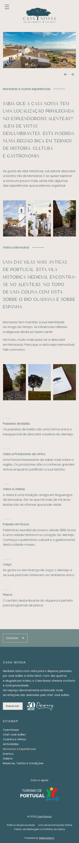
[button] (65, 74)
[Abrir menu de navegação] (7, 6)
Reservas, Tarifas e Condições (23, 763)
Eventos (8, 754)
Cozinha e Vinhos (14, 739)
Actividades (11, 744)
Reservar (12, 706)
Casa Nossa (11, 730)
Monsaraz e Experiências (19, 749)
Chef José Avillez (14, 734)
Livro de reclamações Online (55, 825)
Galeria (7, 758)
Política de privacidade (21, 825)
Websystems (46, 838)
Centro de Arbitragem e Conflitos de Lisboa (39, 829)
